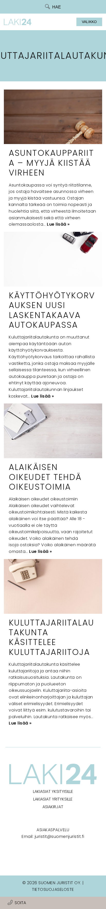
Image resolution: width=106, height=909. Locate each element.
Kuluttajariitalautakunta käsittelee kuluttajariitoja (51, 637)
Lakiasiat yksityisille (53, 791)
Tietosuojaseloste (53, 889)
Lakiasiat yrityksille (53, 799)
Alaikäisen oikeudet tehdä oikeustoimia (45, 476)
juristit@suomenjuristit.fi (59, 836)
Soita (20, 903)
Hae (56, 7)
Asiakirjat (52, 807)
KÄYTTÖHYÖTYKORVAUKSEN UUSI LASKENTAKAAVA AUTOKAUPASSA (52, 310)
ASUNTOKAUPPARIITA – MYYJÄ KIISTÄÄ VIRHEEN (51, 162)
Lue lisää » (58, 224)
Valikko (89, 22)
